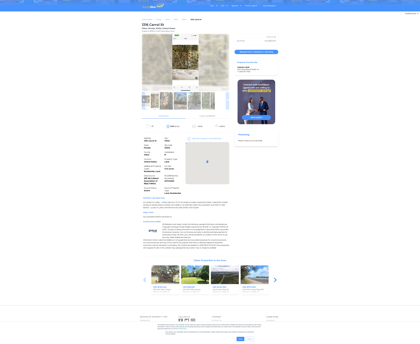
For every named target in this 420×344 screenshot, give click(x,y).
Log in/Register (269, 6)
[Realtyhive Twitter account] (187, 321)
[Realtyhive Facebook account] (180, 321)
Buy (212, 6)
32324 (184, 20)
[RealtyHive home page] (162, 5)
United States (147, 20)
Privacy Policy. (182, 328)
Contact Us (216, 320)
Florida (158, 20)
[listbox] (210, 280)
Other (167, 20)
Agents (235, 6)
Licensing (270, 320)
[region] (210, 280)
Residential (145, 320)
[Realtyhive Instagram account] (193, 321)
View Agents (256, 118)
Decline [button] (250, 339)
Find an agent (251, 6)
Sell (223, 6)
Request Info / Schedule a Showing (256, 52)
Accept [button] (240, 339)
